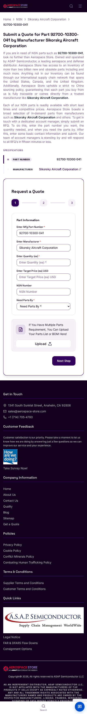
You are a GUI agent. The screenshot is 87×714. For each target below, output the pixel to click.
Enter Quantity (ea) (28, 256)
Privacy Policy (12, 544)
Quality (8, 506)
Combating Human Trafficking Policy (27, 562)
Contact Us (10, 500)
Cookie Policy (12, 550)
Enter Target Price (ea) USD (32, 270)
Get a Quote (11, 524)
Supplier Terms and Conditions (23, 583)
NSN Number (24, 285)
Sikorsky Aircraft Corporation (47, 19)
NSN (19, 19)
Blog (6, 512)
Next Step (64, 360)
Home (7, 19)
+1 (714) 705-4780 (20, 417)
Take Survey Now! (15, 468)
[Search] (71, 6)
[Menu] (80, 6)
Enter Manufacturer (29, 241)
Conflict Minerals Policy (18, 556)
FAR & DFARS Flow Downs (20, 643)
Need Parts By (26, 300)
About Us (9, 494)
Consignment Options (17, 649)
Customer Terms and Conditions (24, 589)
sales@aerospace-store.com (27, 411)
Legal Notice (11, 637)
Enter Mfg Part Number (31, 226)
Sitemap (8, 518)
